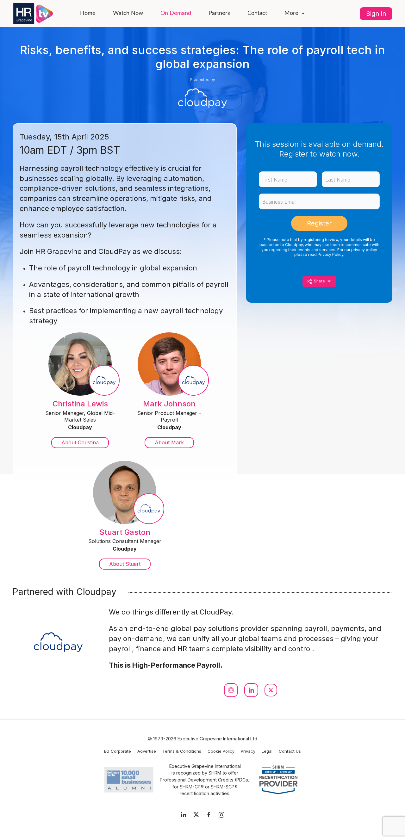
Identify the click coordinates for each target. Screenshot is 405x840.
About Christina (80, 442)
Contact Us (290, 751)
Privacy (248, 751)
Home (88, 13)
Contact (257, 13)
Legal (267, 751)
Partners (219, 13)
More (291, 13)
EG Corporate (117, 751)
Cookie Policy (221, 751)
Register (319, 223)
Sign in (376, 13)
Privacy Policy (330, 254)
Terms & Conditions (181, 751)
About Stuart (124, 564)
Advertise (146, 751)
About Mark (169, 442)
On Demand (175, 13)
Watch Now (128, 13)
